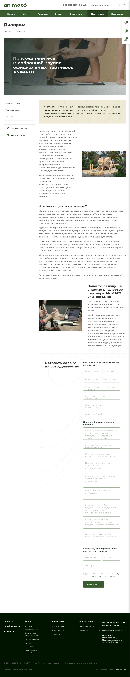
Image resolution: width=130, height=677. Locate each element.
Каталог (29, 621)
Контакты (9, 631)
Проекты (8, 621)
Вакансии (83, 630)
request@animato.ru (112, 630)
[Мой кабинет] (125, 5)
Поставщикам (58, 630)
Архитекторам (58, 626)
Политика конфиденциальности (18, 670)
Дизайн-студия (12, 626)
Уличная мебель (32, 640)
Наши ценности (86, 626)
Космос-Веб (121, 670)
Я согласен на (104, 574)
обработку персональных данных (104, 574)
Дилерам (56, 634)
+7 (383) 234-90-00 (73, 5)
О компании (86, 621)
